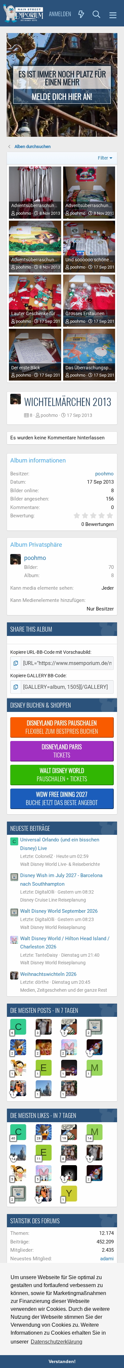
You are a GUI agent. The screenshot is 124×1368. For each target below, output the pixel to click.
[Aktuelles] (81, 14)
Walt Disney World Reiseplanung (53, 927)
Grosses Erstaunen (84, 313)
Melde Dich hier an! (62, 96)
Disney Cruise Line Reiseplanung (53, 900)
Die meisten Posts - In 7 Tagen (44, 1010)
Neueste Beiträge (30, 828)
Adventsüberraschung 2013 (39, 205)
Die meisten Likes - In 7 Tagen (43, 1115)
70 (111, 567)
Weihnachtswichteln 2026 (48, 974)
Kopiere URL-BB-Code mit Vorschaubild (50, 652)
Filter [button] (103, 158)
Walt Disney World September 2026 (59, 911)
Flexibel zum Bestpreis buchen (61, 727)
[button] (113, 14)
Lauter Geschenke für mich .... (41, 313)
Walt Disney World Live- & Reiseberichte (60, 864)
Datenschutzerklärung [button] (56, 1342)
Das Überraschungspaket (91, 367)
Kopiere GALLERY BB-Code (37, 675)
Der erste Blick (25, 367)
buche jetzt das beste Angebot (62, 798)
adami (107, 1259)
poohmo (23, 213)
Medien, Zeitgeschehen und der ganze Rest (63, 990)
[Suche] (96, 14)
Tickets (62, 750)
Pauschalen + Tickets (62, 774)
